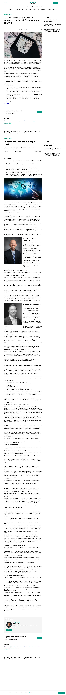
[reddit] (24, 29)
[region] (33, 693)
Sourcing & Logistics (23, 9)
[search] (6, 3)
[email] (26, 29)
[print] (41, 29)
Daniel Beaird (6, 151)
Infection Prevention (42, 9)
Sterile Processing (32, 9)
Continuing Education (13, 9)
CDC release (6, 103)
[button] (4, 3)
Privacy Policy (31, 692)
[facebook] (19, 29)
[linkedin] (21, 29)
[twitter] (22, 29)
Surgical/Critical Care (52, 9)
